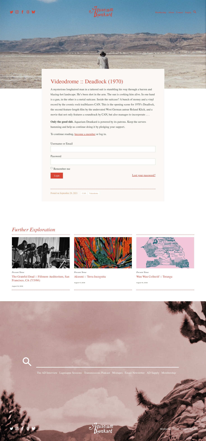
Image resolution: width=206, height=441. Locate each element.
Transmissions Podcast (97, 373)
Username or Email (62, 143)
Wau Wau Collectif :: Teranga (154, 276)
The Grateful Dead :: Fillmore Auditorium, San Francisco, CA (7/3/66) (40, 278)
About (171, 12)
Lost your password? (143, 175)
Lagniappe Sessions (70, 373)
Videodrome (93, 193)
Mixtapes (117, 373)
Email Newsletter (135, 373)
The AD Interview (47, 373)
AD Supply (153, 373)
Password (56, 156)
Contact (179, 12)
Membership (160, 12)
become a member (85, 134)
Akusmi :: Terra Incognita (90, 276)
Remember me (62, 169)
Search (194, 11)
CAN (84, 193)
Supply (188, 12)
